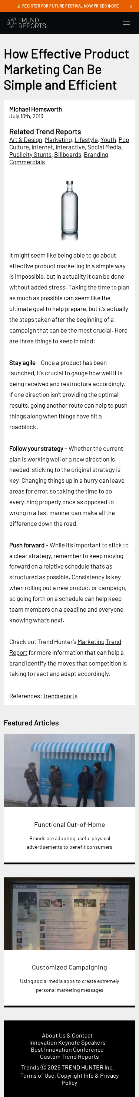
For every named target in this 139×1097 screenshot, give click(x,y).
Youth (108, 139)
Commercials (27, 161)
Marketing (58, 139)
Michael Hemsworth (35, 109)
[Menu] (126, 23)
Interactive (70, 147)
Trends (30, 1067)
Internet (42, 147)
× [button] (130, 5)
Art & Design (25, 139)
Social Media (104, 147)
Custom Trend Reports (69, 1056)
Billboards (67, 154)
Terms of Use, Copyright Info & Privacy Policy (69, 1079)
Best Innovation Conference (67, 1049)
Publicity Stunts (30, 154)
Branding (96, 154)
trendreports (60, 695)
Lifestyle (86, 139)
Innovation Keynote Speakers (67, 1042)
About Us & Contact (67, 1035)
